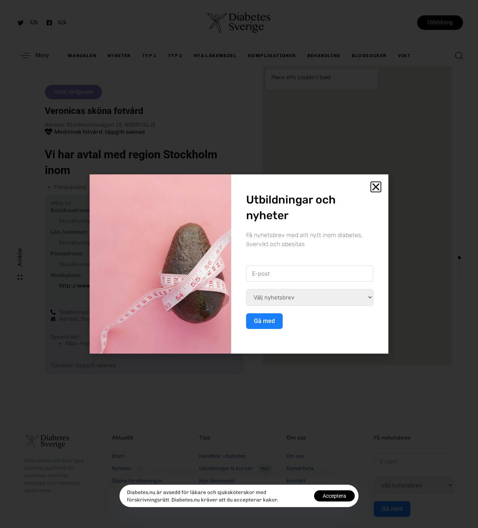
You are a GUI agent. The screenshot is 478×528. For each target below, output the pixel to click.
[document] (239, 264)
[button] (376, 187)
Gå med (264, 320)
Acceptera (334, 496)
